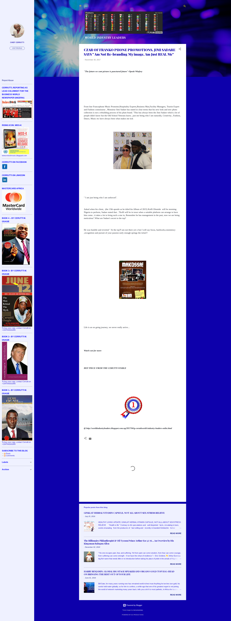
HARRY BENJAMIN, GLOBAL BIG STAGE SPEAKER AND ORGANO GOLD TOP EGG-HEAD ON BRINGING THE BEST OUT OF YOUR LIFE (129, 573)
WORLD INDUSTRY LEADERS (105, 37)
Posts (7, 453)
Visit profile (17, 48)
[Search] (184, 6)
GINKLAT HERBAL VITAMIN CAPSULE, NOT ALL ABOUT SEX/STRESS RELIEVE (124, 512)
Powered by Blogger (134, 605)
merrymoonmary (138, 610)
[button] (179, 49)
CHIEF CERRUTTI (17, 42)
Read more (175, 533)
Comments (10, 456)
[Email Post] (90, 439)
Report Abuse (8, 80)
